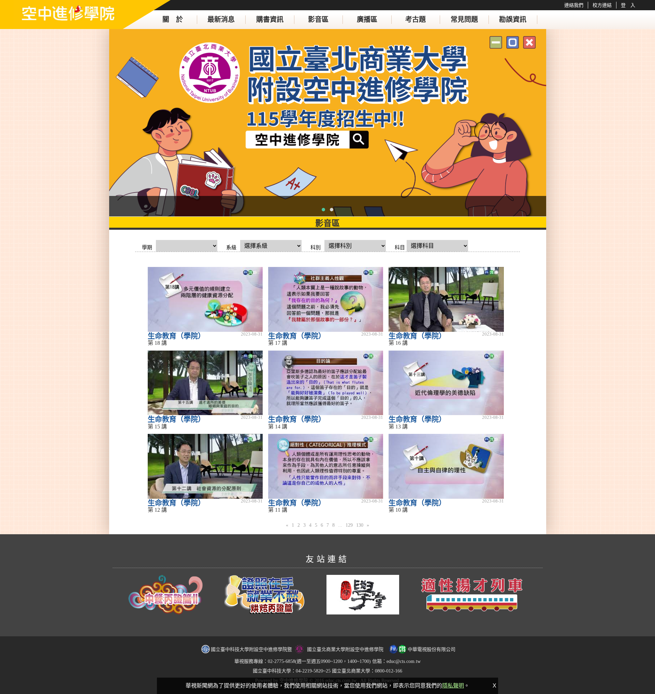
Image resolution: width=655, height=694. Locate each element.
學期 (147, 247)
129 (349, 525)
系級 (231, 247)
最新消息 (221, 19)
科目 (400, 247)
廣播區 (367, 19)
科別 (315, 247)
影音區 (318, 19)
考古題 (415, 19)
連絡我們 (573, 5)
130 (359, 525)
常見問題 (464, 19)
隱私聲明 (453, 686)
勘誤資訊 (512, 19)
